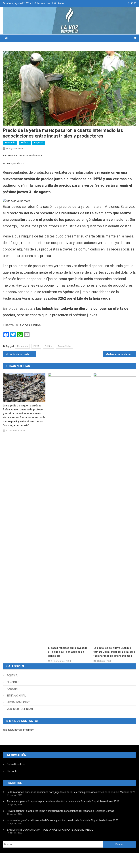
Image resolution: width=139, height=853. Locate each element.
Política (24, 142)
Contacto (59, 3)
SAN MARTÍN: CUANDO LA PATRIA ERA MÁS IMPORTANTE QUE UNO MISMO (50, 829)
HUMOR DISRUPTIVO (18, 702)
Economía (10, 142)
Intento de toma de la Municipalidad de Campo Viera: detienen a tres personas (21, 354)
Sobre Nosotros (42, 3)
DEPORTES (13, 682)
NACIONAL (13, 688)
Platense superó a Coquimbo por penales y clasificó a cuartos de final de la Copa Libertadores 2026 (63, 801)
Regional (38, 142)
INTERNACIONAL (16, 695)
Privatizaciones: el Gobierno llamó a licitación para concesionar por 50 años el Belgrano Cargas (60, 810)
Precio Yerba (64, 346)
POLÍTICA (12, 675)
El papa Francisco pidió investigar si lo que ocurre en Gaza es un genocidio (68, 651)
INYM (36, 346)
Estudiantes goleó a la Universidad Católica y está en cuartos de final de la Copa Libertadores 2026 (62, 820)
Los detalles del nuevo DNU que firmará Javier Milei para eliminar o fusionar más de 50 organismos (115, 651)
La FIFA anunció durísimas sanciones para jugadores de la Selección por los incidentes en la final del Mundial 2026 (71, 792)
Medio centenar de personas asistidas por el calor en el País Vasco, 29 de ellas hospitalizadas (121, 354)
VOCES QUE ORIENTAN (20, 709)
